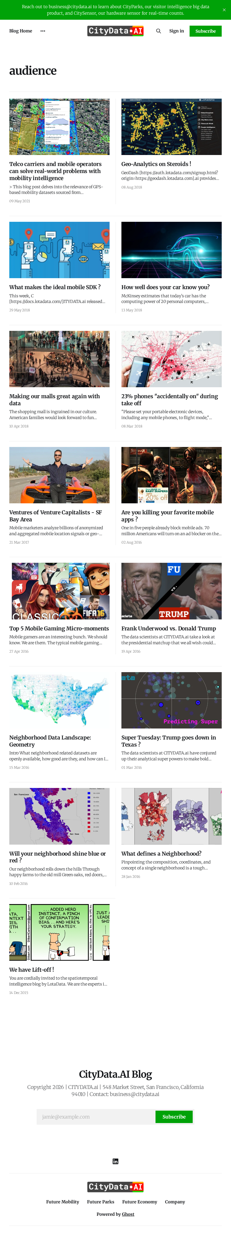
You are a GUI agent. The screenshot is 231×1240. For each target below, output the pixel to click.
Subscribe (206, 31)
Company (175, 1201)
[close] (224, 9)
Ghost (128, 1214)
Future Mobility (62, 1201)
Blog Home (20, 31)
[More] (42, 31)
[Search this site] (158, 31)
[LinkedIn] (115, 1161)
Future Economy (139, 1201)
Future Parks (100, 1201)
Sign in (176, 31)
